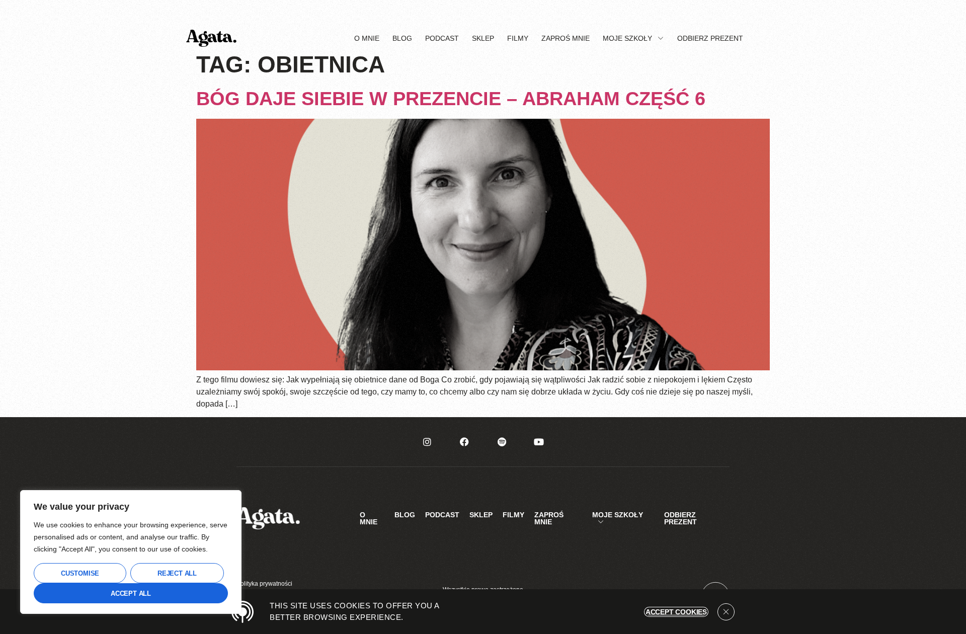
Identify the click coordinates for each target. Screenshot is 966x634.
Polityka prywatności (264, 583)
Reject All (177, 573)
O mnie (366, 38)
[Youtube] (538, 441)
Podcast (442, 38)
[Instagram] (427, 441)
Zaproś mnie (565, 38)
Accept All (131, 593)
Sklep (483, 38)
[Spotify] (501, 441)
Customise (80, 573)
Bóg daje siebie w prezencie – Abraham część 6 (450, 98)
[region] (131, 552)
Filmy (517, 38)
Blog (402, 38)
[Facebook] (464, 441)
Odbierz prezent (710, 38)
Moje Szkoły (627, 38)
